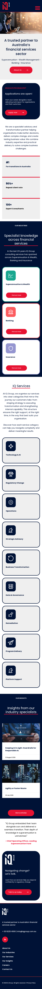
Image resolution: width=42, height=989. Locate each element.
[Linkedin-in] (5, 939)
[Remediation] (11, 614)
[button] (37, 8)
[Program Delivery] (11, 642)
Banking (10, 320)
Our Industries (8, 952)
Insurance (10, 357)
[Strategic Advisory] (11, 530)
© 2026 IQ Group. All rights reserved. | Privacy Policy (19, 983)
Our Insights (7, 961)
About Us (6, 948)
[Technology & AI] (11, 446)
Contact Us (7, 969)
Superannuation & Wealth (18, 284)
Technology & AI (13, 455)
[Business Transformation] (11, 558)
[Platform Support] (11, 671)
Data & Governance (15, 595)
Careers (5, 965)
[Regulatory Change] (11, 474)
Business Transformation (17, 567)
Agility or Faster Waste (15, 788)
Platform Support (14, 679)
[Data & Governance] (11, 586)
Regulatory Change (15, 483)
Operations (11, 511)
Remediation (12, 623)
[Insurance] (11, 348)
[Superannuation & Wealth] (11, 276)
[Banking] (11, 312)
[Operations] (11, 502)
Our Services (7, 956)
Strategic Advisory (14, 539)
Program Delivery (14, 651)
